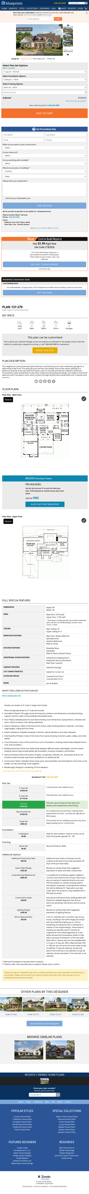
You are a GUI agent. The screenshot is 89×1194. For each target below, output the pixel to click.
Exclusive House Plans (67, 1119)
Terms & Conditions (31, 15)
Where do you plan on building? (16, 168)
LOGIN (80, 8)
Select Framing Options (13, 84)
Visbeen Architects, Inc (22, 1161)
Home (4, 310)
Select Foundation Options (14, 76)
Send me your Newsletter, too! (18, 198)
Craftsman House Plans (22, 1119)
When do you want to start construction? (19, 144)
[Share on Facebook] (45, 381)
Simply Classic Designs (22, 1155)
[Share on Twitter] (49, 381)
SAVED (63, 8)
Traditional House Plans (22, 1127)
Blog (47, 1102)
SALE (54, 8)
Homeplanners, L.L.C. (22, 1150)
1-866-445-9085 (53, 105)
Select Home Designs (22, 1153)
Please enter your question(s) (15, 181)
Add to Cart (44, 113)
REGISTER (72, 8)
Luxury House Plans (67, 1124)
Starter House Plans (67, 1129)
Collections (37, 1102)
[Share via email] (36, 381)
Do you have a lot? (10, 152)
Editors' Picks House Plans (67, 1116)
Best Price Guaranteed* (76, 101)
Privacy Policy (46, 15)
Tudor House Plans (22, 1129)
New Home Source (66, 1148)
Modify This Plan (45, 350)
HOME (4, 8)
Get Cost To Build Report (44, 264)
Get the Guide (44, 292)
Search (20, 1102)
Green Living (22, 1148)
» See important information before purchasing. (22, 771)
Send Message (44, 205)
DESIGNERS (45, 8)
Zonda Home (66, 1158)
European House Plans (22, 1122)
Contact (68, 1102)
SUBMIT (58, 19)
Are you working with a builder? (16, 160)
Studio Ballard (22, 1158)
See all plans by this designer (44, 1023)
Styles (28, 1102)
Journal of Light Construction (67, 1155)
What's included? (9, 68)
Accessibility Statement (58, 1186)
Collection (32, 8)
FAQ (53, 1102)
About (59, 1102)
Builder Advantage (66, 1150)
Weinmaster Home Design (22, 1163)
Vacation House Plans (67, 1132)
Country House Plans (20, 310)
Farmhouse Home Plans (22, 1124)
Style (21, 8)
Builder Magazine (67, 1153)
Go (86, 3)
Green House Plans (67, 1122)
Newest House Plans (66, 1127)
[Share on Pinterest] (53, 381)
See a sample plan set (11, 696)
